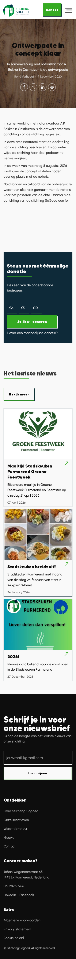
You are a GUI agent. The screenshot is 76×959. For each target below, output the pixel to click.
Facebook (26, 895)
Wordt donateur (15, 829)
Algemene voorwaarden (22, 920)
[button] (69, 10)
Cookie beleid (14, 938)
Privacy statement (17, 929)
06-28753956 (14, 886)
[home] (20, 9)
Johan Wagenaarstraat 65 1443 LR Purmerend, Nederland (26, 874)
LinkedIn (10, 895)
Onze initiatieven (16, 820)
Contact (10, 846)
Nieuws (9, 838)
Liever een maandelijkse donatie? (32, 333)
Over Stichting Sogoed (21, 811)
